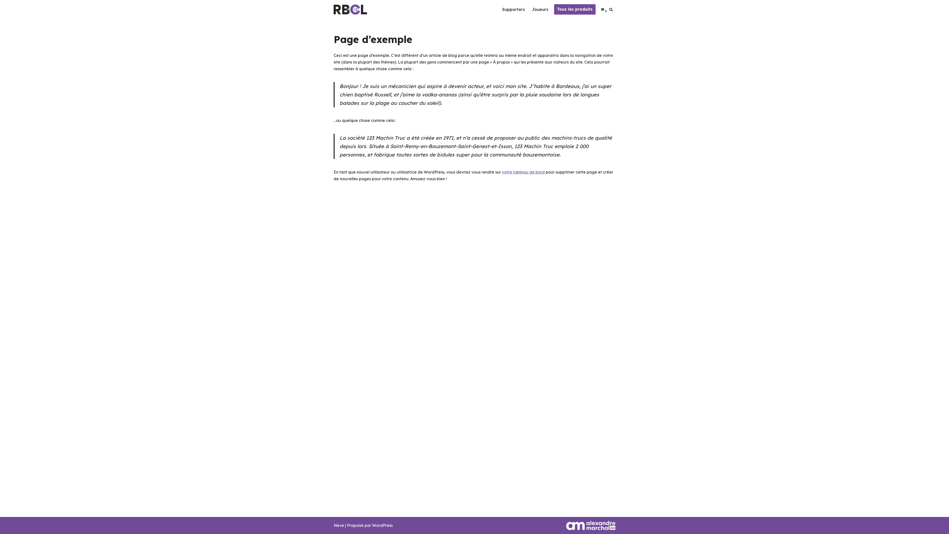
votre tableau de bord (523, 172)
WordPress (382, 525)
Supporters (513, 9)
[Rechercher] (611, 9)
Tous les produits (575, 9)
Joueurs (540, 9)
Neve (339, 525)
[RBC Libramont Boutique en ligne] (350, 9)
